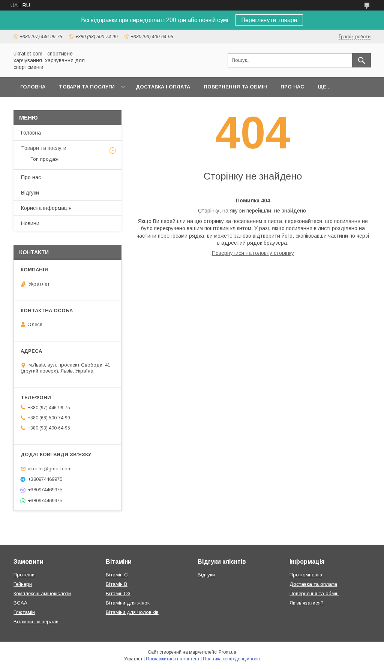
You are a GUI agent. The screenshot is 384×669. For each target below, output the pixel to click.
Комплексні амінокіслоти (42, 593)
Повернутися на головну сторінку (253, 253)
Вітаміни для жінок (128, 603)
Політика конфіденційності (231, 659)
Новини (30, 223)
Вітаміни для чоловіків (132, 612)
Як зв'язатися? (307, 603)
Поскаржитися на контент (173, 659)
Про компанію (306, 575)
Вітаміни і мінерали (36, 621)
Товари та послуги (87, 87)
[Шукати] (361, 60)
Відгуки (30, 193)
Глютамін (24, 612)
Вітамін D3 (118, 593)
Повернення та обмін (235, 87)
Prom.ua (227, 652)
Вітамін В (117, 584)
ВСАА (20, 603)
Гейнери (23, 584)
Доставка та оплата (313, 584)
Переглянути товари (269, 20)
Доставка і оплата (163, 87)
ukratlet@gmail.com (50, 468)
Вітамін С (117, 575)
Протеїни (24, 575)
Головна (32, 87)
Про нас (292, 87)
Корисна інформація (46, 208)
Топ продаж (44, 159)
